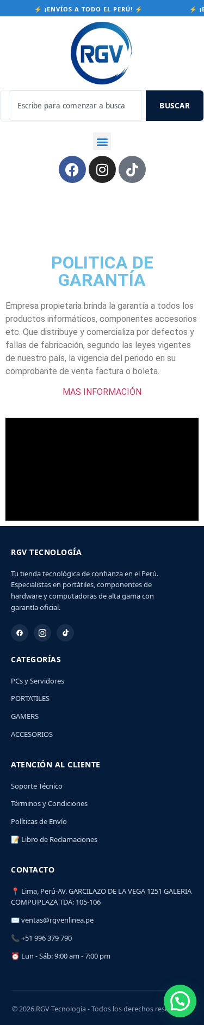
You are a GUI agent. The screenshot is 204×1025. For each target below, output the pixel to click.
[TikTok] (65, 633)
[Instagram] (102, 169)
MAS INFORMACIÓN (102, 392)
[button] (102, 141)
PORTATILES (30, 698)
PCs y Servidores (37, 681)
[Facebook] (72, 169)
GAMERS (25, 716)
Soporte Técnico (37, 786)
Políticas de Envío (39, 821)
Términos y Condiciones (49, 803)
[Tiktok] (132, 169)
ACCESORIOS (32, 734)
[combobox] (75, 105)
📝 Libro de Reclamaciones (54, 839)
